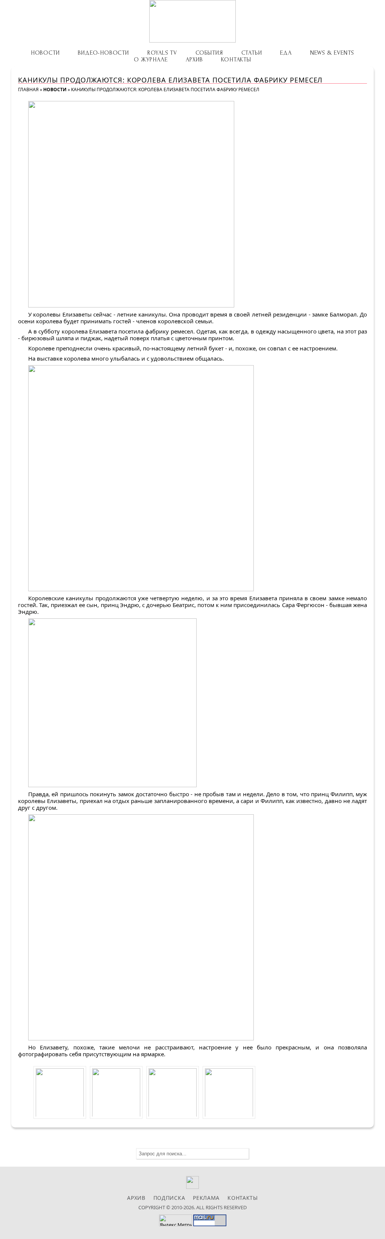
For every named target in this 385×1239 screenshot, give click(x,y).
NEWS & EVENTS (332, 52)
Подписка (169, 1197)
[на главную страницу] (192, 21)
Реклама (206, 1197)
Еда (285, 52)
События (209, 52)
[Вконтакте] (192, 1186)
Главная (28, 89)
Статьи (251, 52)
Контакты (236, 59)
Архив (194, 59)
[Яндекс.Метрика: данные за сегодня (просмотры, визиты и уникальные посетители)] (175, 1220)
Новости (45, 52)
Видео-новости (103, 52)
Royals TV (162, 52)
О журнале (150, 59)
